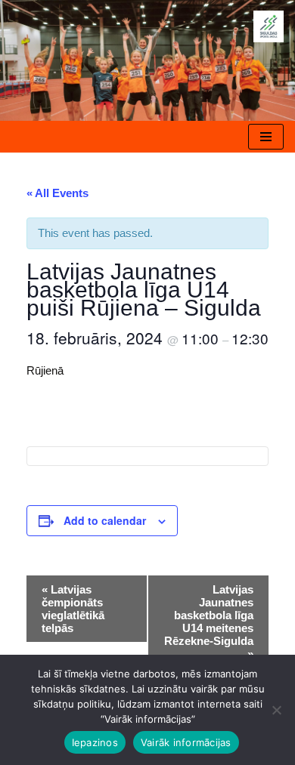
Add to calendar (105, 520)
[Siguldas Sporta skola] (268, 26)
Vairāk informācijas (186, 742)
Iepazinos (95, 742)
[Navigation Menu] (266, 137)
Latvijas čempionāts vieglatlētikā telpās (73, 608)
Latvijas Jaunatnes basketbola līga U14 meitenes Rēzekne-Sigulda (208, 621)
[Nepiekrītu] (276, 709)
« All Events (57, 193)
